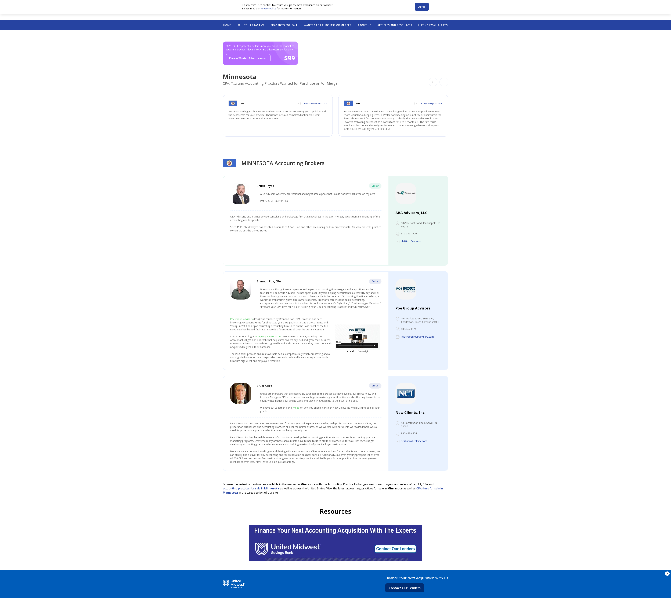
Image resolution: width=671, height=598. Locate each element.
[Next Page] (443, 82)
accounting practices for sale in (251, 488)
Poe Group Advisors (241, 319)
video (296, 407)
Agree (421, 6)
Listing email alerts (433, 25)
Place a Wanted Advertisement (248, 58)
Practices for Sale (284, 25)
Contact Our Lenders (405, 588)
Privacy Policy (268, 8)
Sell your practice (251, 25)
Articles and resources (394, 25)
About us (364, 25)
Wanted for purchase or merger (327, 25)
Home (227, 25)
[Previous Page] (433, 82)
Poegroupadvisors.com (268, 336)
